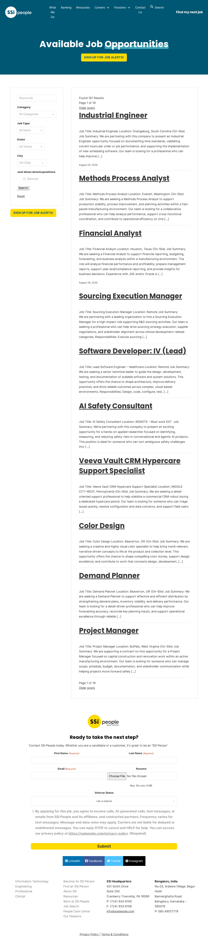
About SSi (70, 891)
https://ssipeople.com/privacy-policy (98, 833)
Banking (66, 7)
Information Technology (32, 881)
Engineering (23, 886)
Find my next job (189, 12)
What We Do (52, 12)
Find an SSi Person (76, 886)
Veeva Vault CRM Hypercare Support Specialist (130, 465)
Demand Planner (109, 575)
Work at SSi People (76, 901)
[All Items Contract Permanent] (31, 130)
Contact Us (140, 10)
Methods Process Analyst (124, 178)
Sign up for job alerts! (104, 57)
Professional (23, 891)
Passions (120, 7)
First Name (66, 753)
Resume (141, 768)
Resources (83, 7)
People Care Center (76, 911)
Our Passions (72, 916)
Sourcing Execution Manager (130, 296)
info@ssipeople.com (120, 911)
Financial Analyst (110, 233)
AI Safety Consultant (115, 406)
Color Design (102, 526)
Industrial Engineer (113, 115)
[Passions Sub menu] (129, 7)
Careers (100, 7)
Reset (21, 196)
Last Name (141, 753)
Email (67, 768)
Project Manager (109, 630)
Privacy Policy (89, 934)
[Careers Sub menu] (108, 7)
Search (158, 7)
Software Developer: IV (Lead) (132, 351)
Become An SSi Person (79, 881)
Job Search (71, 906)
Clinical (20, 896)
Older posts (87, 108)
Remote (32, 179)
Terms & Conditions (114, 934)
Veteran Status (104, 792)
